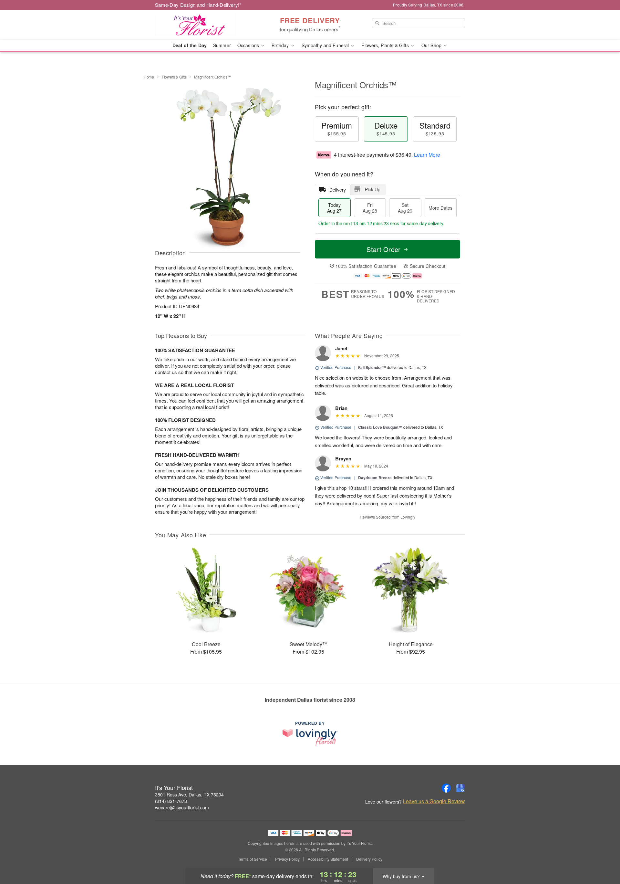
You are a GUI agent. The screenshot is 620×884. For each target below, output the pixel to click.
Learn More (427, 154)
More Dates (440, 208)
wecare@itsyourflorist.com (182, 807)
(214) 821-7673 (171, 801)
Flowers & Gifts (174, 76)
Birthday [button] (281, 45)
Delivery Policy (369, 859)
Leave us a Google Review (434, 801)
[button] (603, 856)
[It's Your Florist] (201, 24)
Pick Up (372, 189)
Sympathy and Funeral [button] (326, 45)
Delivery (337, 189)
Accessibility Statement (328, 859)
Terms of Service (252, 859)
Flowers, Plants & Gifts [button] (385, 45)
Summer (222, 45)
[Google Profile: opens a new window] (460, 788)
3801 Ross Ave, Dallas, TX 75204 (189, 794)
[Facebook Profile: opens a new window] (446, 788)
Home (149, 76)
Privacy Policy (287, 859)
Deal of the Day (189, 45)
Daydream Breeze (375, 477)
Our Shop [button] (432, 45)
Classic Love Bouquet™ (380, 427)
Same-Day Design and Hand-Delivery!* (198, 4)
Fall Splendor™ (372, 367)
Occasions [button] (248, 45)
